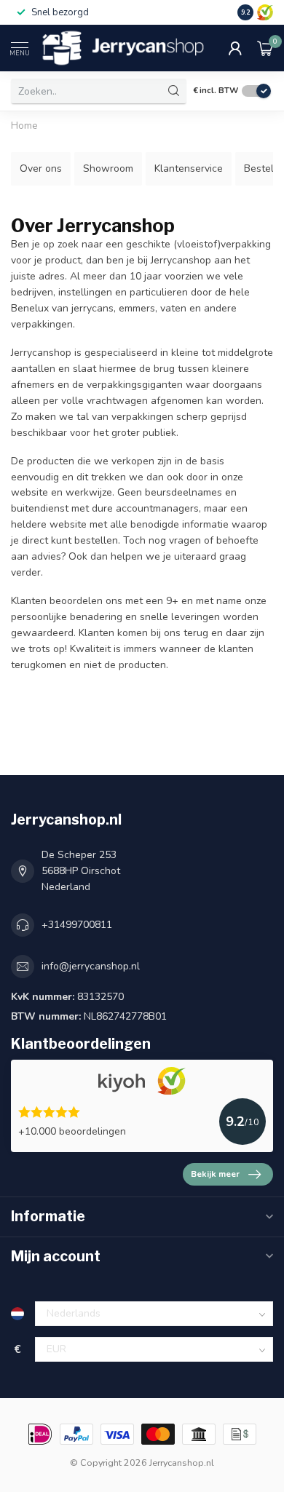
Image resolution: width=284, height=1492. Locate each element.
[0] (265, 48)
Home (24, 125)
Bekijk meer (215, 1174)
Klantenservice (188, 168)
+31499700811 (77, 925)
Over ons (41, 168)
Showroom (108, 168)
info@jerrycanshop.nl (91, 966)
